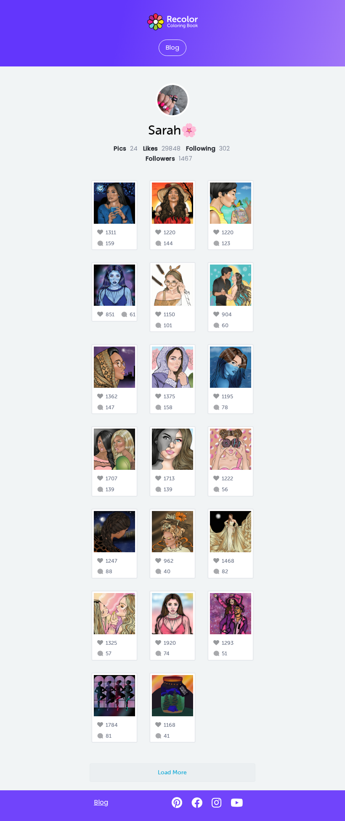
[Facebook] (196, 802)
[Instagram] (216, 802)
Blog (172, 47)
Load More (172, 772)
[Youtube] (237, 802)
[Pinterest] (177, 802)
